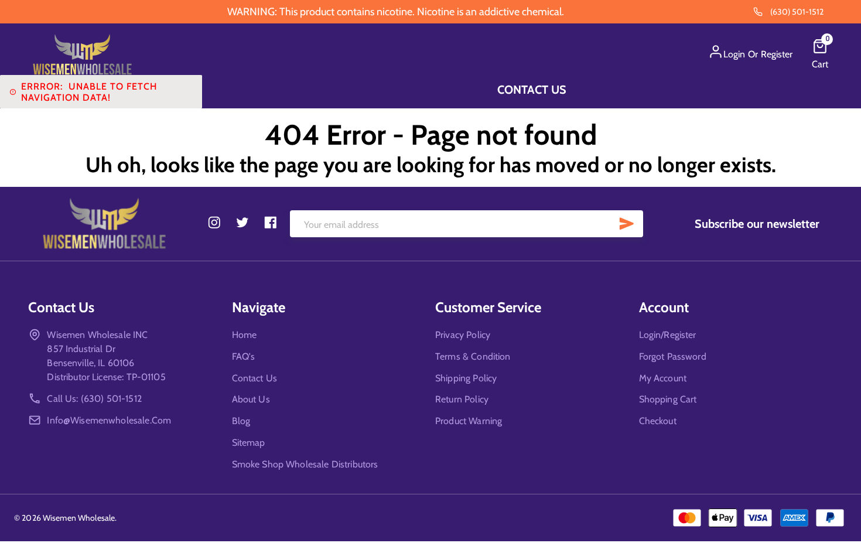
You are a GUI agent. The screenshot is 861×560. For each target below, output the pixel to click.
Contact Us (531, 90)
